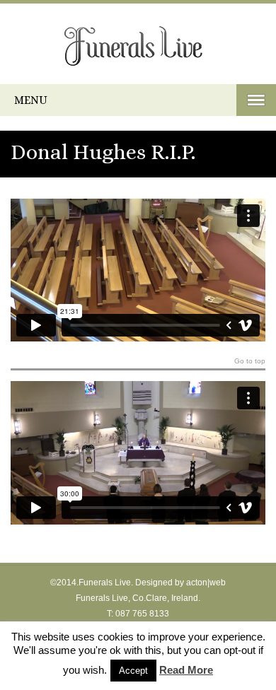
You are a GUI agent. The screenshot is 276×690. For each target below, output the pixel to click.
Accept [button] (133, 670)
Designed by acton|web (180, 582)
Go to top (249, 361)
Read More (186, 670)
